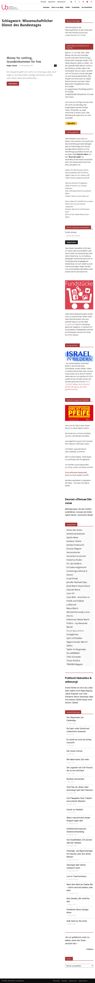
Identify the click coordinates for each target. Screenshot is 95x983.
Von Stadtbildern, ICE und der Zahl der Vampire (79, 841)
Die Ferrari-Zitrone (74, 751)
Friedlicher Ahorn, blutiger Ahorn (78, 911)
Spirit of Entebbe (74, 638)
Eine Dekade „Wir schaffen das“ (78, 900)
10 (55, 65)
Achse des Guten (74, 530)
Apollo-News (72, 537)
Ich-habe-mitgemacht (76, 567)
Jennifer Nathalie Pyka (77, 582)
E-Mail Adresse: (71, 232)
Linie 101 (71, 593)
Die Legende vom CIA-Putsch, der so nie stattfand (80, 769)
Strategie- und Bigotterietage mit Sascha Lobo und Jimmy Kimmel (80, 854)
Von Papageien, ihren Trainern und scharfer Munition (79, 799)
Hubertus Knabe (74, 559)
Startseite (46, 7)
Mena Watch (72, 608)
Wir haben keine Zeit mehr (78, 759)
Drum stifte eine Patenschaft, (76, 472)
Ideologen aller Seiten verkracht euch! (76, 866)
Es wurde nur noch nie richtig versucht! (79, 741)
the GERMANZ (73, 653)
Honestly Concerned (76, 556)
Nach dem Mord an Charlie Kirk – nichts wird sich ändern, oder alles (80, 887)
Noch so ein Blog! (57, 7)
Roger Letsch (12, 65)
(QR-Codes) (69, 97)
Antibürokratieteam (76, 533)
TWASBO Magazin (75, 664)
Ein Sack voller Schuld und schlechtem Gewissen (78, 730)
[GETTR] (79, 1)
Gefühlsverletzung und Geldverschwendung (76, 830)
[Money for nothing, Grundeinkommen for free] (32, 46)
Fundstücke (75, 7)
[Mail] (83, 1)
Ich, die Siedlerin (74, 563)
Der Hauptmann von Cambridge (75, 719)
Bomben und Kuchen (75, 779)
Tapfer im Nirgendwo (76, 649)
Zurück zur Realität (75, 809)
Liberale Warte (73, 589)
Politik (67, 7)
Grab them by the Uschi (77, 921)
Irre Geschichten (87, 7)
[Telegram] (87, 1)
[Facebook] (75, 1)
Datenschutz (61, 2)
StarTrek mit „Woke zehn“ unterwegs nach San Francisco (80, 788)
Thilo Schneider (74, 656)
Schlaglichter (73, 634)
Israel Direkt (72, 578)
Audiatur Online (74, 541)
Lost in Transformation (76, 876)
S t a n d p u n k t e (75, 630)
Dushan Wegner (74, 548)
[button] (71, 2)
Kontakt (43, 2)
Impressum (51, 2)
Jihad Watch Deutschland (78, 586)
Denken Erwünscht (75, 545)
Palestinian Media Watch (78, 619)
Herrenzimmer (73, 552)
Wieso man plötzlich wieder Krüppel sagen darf (78, 819)
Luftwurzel (71, 604)
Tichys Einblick (73, 660)
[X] (91, 1)
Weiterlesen (13, 84)
